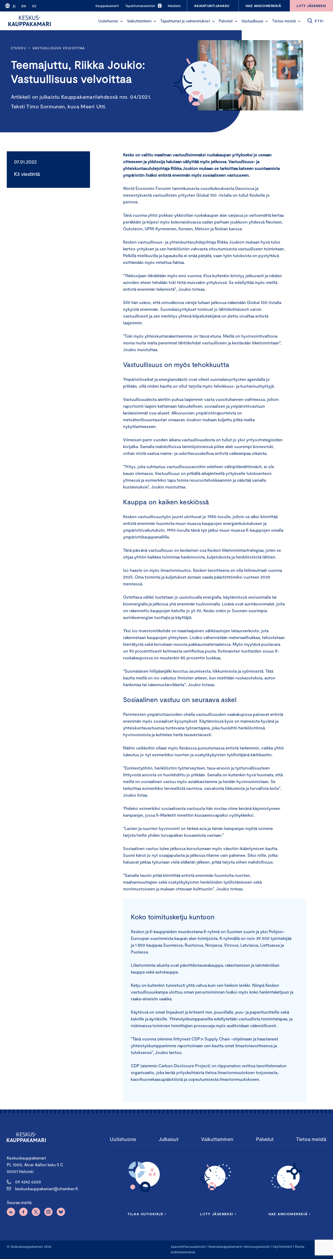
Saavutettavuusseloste (188, 1246)
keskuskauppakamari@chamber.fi (46, 1188)
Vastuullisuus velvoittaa (58, 48)
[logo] (29, 21)
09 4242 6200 (28, 1181)
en (23, 6)
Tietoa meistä (284, 20)
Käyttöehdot (282, 1246)
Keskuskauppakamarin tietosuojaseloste (238, 1246)
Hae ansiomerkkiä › (289, 1214)
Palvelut (226, 20)
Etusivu (18, 48)
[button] (121, 21)
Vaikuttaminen (139, 20)
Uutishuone (108, 20)
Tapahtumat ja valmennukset (185, 20)
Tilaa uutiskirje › (146, 1214)
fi (14, 6)
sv (34, 6)
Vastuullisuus (252, 20)
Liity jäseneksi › (218, 1214)
